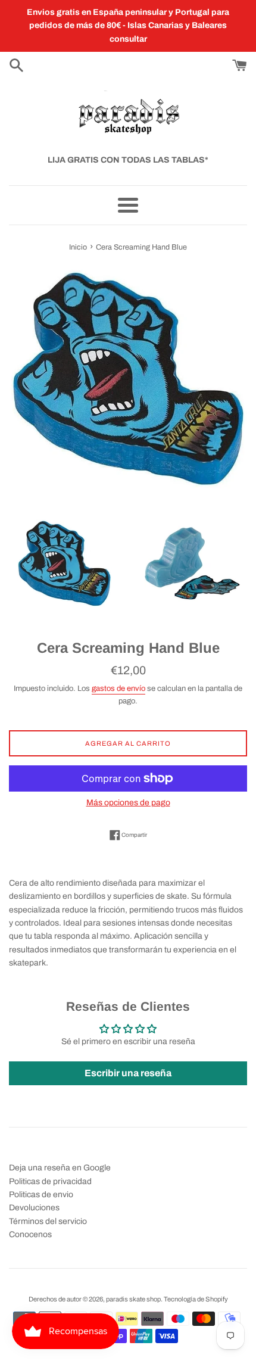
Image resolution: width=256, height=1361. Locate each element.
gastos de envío (118, 688)
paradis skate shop (133, 1299)
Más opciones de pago (128, 802)
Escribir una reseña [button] (128, 1073)
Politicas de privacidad (50, 1181)
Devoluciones (34, 1207)
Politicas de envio (41, 1194)
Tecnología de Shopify (196, 1299)
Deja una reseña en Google (60, 1167)
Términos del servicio (48, 1221)
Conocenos (30, 1234)
